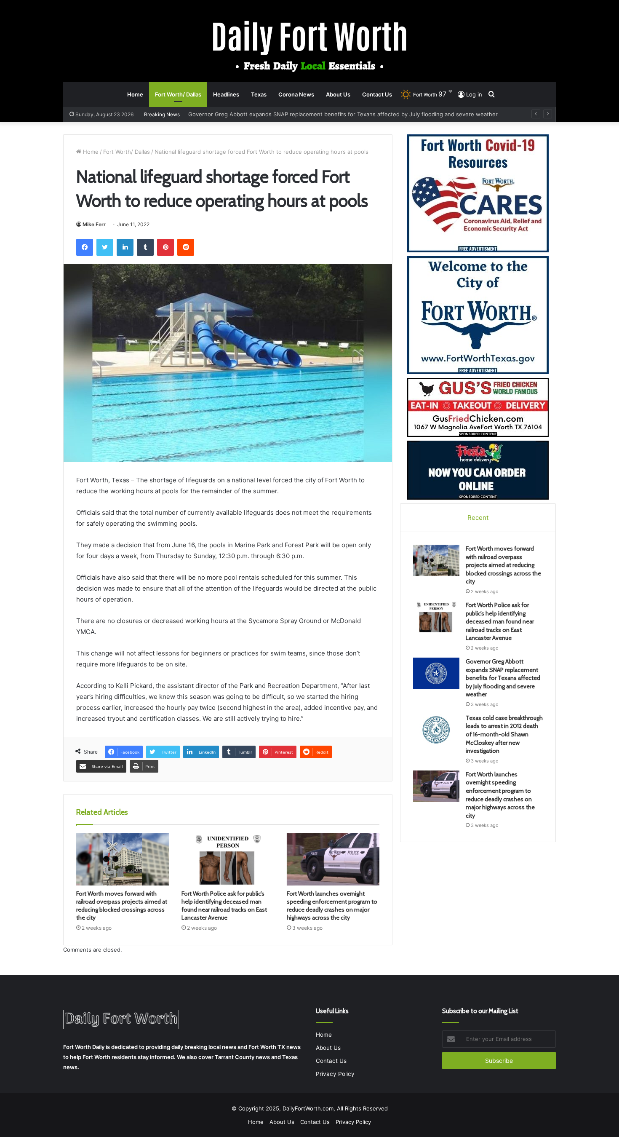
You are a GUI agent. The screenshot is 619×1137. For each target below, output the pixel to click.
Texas (259, 94)
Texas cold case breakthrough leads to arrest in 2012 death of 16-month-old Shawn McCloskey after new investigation (504, 734)
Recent (477, 518)
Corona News (296, 94)
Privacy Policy (335, 1073)
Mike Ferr (94, 224)
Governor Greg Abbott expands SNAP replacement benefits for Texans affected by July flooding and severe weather (503, 678)
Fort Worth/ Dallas (178, 94)
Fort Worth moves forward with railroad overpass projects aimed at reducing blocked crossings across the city (121, 905)
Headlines (226, 94)
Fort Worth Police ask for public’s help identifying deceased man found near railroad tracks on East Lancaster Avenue (224, 905)
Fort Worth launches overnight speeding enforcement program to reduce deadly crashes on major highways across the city (332, 905)
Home (135, 94)
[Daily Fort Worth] (310, 46)
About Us (338, 94)
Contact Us (377, 94)
